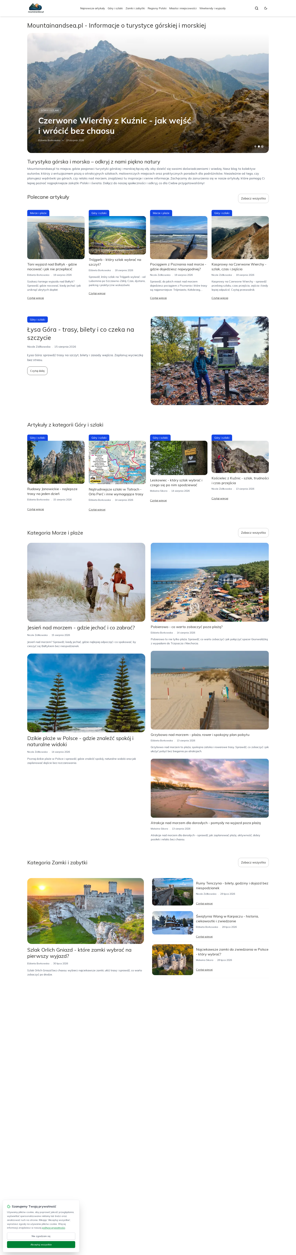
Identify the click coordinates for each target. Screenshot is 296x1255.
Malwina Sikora (158, 490)
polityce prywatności (53, 1227)
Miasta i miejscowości (183, 8)
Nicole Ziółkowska (160, 274)
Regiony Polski (157, 8)
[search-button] (256, 8)
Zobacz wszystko (253, 198)
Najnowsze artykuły (92, 8)
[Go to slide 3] (262, 146)
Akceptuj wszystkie (41, 1244)
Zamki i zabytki (135, 8)
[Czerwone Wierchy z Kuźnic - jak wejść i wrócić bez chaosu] (148, 93)
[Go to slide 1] (255, 146)
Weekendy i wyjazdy (212, 8)
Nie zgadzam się (41, 1236)
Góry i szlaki (115, 8)
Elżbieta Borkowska (49, 140)
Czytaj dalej (37, 370)
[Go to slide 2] (259, 146)
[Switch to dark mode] (266, 8)
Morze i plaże (38, 213)
